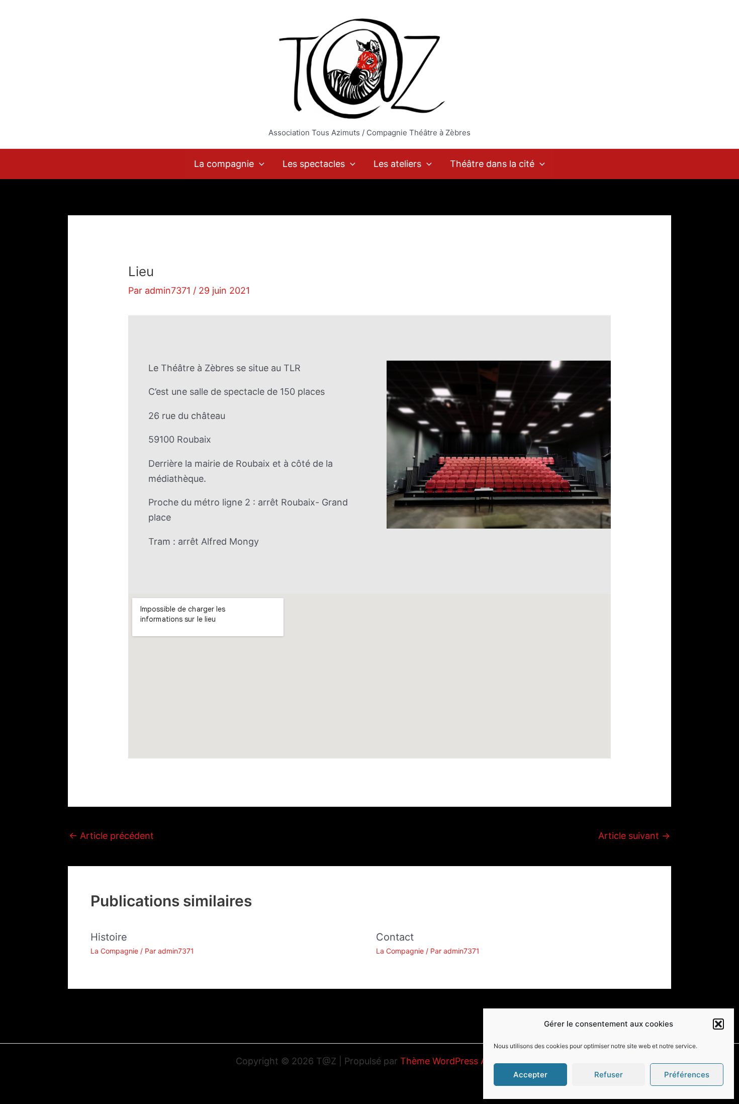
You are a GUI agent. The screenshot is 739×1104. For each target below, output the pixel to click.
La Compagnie (114, 951)
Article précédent (111, 835)
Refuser (608, 1074)
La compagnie (224, 163)
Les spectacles (314, 163)
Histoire (108, 937)
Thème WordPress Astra (451, 1061)
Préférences (686, 1074)
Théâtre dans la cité (492, 163)
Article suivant (634, 835)
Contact (395, 937)
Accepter (530, 1074)
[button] (718, 1024)
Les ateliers (397, 163)
